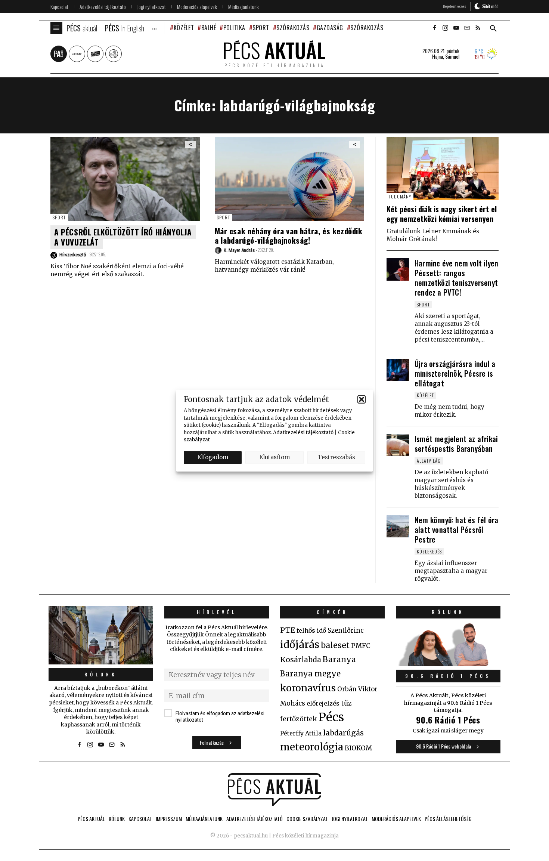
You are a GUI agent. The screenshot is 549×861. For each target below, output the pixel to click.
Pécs (331, 717)
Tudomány (400, 196)
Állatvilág (429, 460)
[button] (361, 399)
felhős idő (311, 630)
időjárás (299, 645)
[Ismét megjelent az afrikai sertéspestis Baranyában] (398, 445)
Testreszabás (336, 457)
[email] (467, 28)
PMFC (360, 646)
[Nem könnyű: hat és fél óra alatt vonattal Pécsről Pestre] (398, 526)
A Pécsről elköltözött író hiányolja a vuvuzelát (123, 237)
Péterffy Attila (301, 733)
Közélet (184, 27)
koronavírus (308, 688)
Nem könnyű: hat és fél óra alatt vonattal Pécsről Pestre (456, 529)
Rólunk (100, 674)
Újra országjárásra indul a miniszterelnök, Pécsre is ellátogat (455, 373)
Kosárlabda (300, 659)
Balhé (208, 27)
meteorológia (311, 747)
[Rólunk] (101, 635)
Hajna (437, 56)
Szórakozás (292, 27)
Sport (260, 27)
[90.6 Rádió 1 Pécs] (448, 664)
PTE (287, 630)
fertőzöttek (298, 719)
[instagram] (445, 28)
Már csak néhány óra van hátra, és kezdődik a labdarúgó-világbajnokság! (289, 235)
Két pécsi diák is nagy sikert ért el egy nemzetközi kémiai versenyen (442, 213)
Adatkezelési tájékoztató (303, 432)
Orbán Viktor (357, 689)
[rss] (477, 28)
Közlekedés (429, 551)
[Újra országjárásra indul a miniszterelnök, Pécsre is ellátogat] (398, 370)
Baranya (339, 659)
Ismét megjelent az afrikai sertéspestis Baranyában (456, 443)
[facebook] (434, 28)
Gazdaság (330, 27)
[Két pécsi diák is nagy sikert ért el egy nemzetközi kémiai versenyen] (443, 168)
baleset (335, 645)
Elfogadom (212, 457)
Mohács (292, 703)
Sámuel (452, 56)
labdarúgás (343, 732)
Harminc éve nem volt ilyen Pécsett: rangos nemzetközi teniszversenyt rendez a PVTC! (456, 277)
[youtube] (456, 28)
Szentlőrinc (346, 631)
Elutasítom (274, 457)
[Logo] (274, 789)
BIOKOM (358, 748)
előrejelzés (323, 703)
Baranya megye (310, 674)
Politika (234, 27)
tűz (346, 703)
